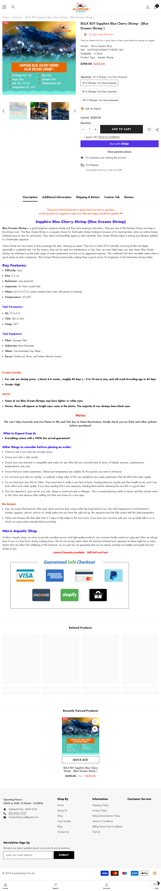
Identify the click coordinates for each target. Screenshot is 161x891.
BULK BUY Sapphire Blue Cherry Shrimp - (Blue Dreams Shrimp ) (80, 769)
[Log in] (148, 7)
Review (129, 197)
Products (17, 17)
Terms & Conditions (109, 137)
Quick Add (80, 760)
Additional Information (56, 197)
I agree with (90, 137)
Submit (64, 855)
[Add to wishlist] (149, 129)
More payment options (119, 151)
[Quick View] (95, 729)
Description (30, 197)
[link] (21, 687)
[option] (39, 58)
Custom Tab (112, 197)
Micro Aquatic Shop (101, 46)
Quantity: (85, 123)
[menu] (4, 7)
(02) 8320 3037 (17, 813)
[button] (3, 111)
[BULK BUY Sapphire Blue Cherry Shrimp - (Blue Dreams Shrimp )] (80, 736)
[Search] (13, 7)
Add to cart (122, 129)
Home (5, 17)
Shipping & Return (88, 197)
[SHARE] (156, 129)
